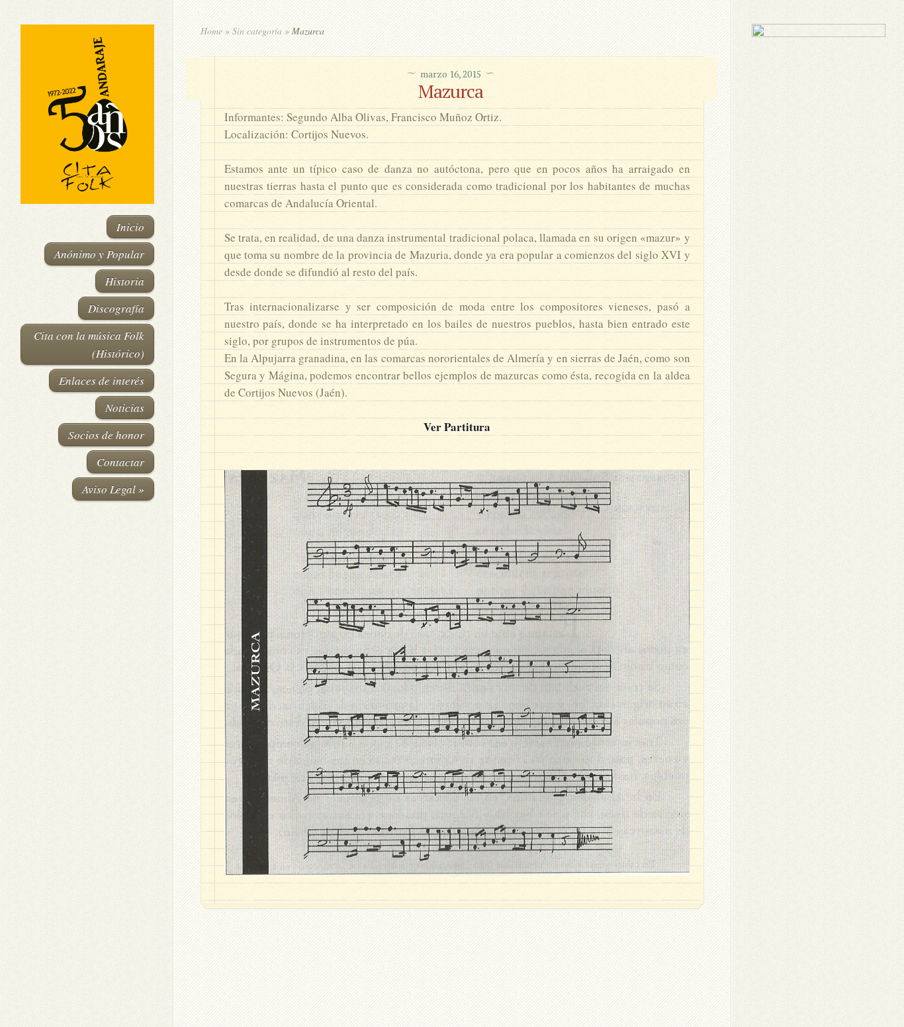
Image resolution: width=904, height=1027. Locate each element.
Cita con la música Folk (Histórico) (89, 344)
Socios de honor (106, 434)
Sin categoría (257, 30)
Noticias (124, 407)
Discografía (116, 308)
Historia (124, 281)
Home (211, 30)
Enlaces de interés (101, 380)
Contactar (120, 461)
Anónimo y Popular (99, 254)
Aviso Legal (113, 489)
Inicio (130, 226)
